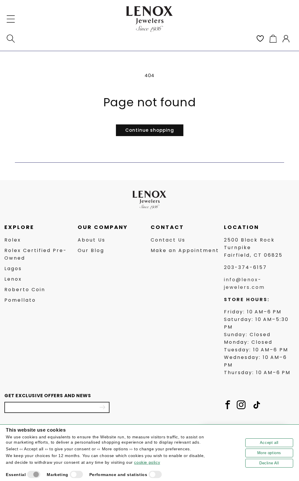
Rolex (12, 240)
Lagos (13, 268)
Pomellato (20, 300)
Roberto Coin (24, 289)
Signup (102, 407)
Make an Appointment (185, 250)
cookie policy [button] (147, 462)
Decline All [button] (269, 463)
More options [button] (269, 453)
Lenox (13, 279)
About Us (91, 240)
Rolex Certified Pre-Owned (35, 254)
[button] (10, 19)
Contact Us (168, 240)
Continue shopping (149, 130)
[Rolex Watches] (270, 19)
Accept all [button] (269, 442)
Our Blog (91, 250)
